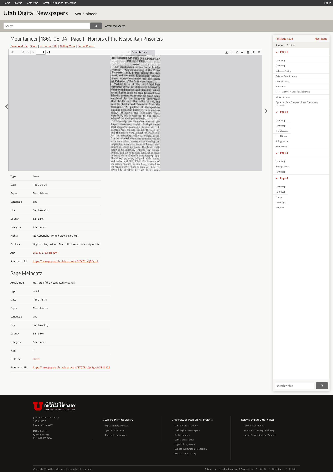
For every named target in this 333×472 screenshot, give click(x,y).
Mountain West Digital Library (259, 430)
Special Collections (114, 430)
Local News (281, 136)
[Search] (96, 26)
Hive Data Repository (185, 453)
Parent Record (86, 46)
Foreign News (282, 166)
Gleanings (280, 202)
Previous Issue (284, 38)
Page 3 (284, 153)
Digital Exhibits (182, 434)
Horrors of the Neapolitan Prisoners (293, 91)
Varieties (280, 207)
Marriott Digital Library (186, 425)
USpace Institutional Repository (190, 448)
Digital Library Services (116, 425)
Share (33, 46)
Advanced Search (115, 26)
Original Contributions (286, 76)
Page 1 (284, 52)
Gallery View (67, 46)
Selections (281, 86)
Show (36, 359)
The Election (282, 130)
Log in (327, 3)
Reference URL (48, 46)
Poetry (279, 197)
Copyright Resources (115, 434)
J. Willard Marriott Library (46, 417)
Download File (19, 46)
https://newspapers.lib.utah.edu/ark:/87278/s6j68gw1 (65, 261)
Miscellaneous (283, 97)
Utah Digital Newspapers (187, 430)
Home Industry (283, 81)
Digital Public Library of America (260, 434)
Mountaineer (86, 13)
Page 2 (284, 111)
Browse (18, 3)
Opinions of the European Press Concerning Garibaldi (297, 104)
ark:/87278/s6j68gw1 (46, 252)
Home (6, 3)
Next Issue (321, 38)
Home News (282, 146)
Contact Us (32, 3)
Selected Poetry (283, 70)
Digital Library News (184, 444)
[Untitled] (280, 60)
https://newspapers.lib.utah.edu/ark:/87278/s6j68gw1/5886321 (71, 367)
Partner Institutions (254, 425)
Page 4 (284, 178)
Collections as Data (184, 439)
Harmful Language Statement (59, 3)
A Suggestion (282, 141)
